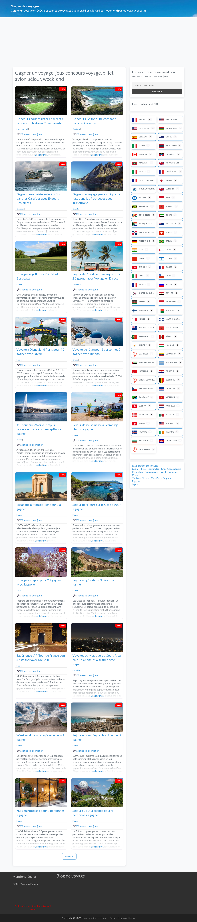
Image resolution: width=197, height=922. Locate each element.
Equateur (171, 354)
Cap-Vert (156, 478)
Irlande (170, 432)
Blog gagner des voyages (145, 465)
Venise (142, 171)
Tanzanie (144, 397)
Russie (169, 284)
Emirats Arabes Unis (149, 362)
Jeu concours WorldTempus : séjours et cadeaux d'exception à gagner (38, 429)
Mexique (170, 414)
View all (69, 856)
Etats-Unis (76, 670)
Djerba (142, 406)
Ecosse (142, 197)
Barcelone (144, 449)
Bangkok (143, 354)
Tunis (142, 423)
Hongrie (170, 345)
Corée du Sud (146, 293)
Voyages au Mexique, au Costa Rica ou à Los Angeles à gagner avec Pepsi (96, 660)
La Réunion (171, 171)
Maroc (169, 206)
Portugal (144, 336)
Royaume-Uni (22, 129)
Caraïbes (76, 129)
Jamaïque (76, 284)
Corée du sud (174, 468)
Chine (142, 258)
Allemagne (144, 241)
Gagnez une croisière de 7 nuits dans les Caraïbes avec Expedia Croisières (38, 198)
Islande (143, 432)
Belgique (170, 380)
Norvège (143, 414)
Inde (141, 249)
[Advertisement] (98, 40)
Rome (142, 275)
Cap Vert (170, 388)
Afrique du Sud (147, 223)
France (19, 284)
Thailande (171, 145)
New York (144, 128)
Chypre (143, 345)
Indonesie (171, 301)
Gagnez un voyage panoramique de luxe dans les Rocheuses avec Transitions (96, 198)
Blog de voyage (70, 875)
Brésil (169, 241)
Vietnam (170, 397)
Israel (169, 258)
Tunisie (143, 267)
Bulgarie (143, 440)
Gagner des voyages (25, 6)
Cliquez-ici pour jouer (31, 134)
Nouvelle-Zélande (148, 327)
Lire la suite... (41, 154)
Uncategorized (147, 380)
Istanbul (143, 371)
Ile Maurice (171, 128)
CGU (15, 883)
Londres (170, 189)
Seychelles (144, 215)
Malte (142, 319)
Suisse (19, 439)
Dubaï (169, 215)
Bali (168, 197)
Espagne (143, 137)
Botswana (171, 362)
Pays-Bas (170, 406)
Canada (75, 209)
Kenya (142, 301)
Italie (142, 145)
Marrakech (172, 327)
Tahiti (142, 284)
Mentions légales (29, 883)
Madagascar (172, 310)
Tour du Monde (147, 189)
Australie (171, 223)
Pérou (169, 336)
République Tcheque (149, 388)
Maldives (144, 163)
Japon (18, 590)
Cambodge (171, 440)
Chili (168, 275)
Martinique (172, 319)
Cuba (168, 249)
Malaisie (170, 423)
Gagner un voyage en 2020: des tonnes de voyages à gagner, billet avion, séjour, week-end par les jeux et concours (78, 10)
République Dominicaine (151, 232)
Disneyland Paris (148, 180)
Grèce (75, 360)
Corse (169, 267)
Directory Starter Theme (95, 917)
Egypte (169, 293)
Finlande (143, 310)
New (63, 89)
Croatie (170, 371)
